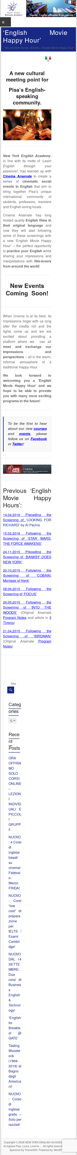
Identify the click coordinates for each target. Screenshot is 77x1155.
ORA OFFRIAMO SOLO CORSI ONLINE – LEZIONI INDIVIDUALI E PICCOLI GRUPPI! (15, 794)
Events (35, 47)
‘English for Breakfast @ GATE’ (15, 1028)
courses (40, 428)
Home (24, 47)
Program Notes (14, 617)
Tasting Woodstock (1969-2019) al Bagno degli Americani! (15, 1066)
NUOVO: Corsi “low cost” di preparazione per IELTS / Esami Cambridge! (15, 921)
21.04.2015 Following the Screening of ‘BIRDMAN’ (27, 633)
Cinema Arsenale (17, 176)
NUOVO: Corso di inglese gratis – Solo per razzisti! (15, 1109)
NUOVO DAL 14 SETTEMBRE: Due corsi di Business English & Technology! (15, 982)
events (24, 433)
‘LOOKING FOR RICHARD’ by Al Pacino (27, 519)
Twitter (17, 443)
